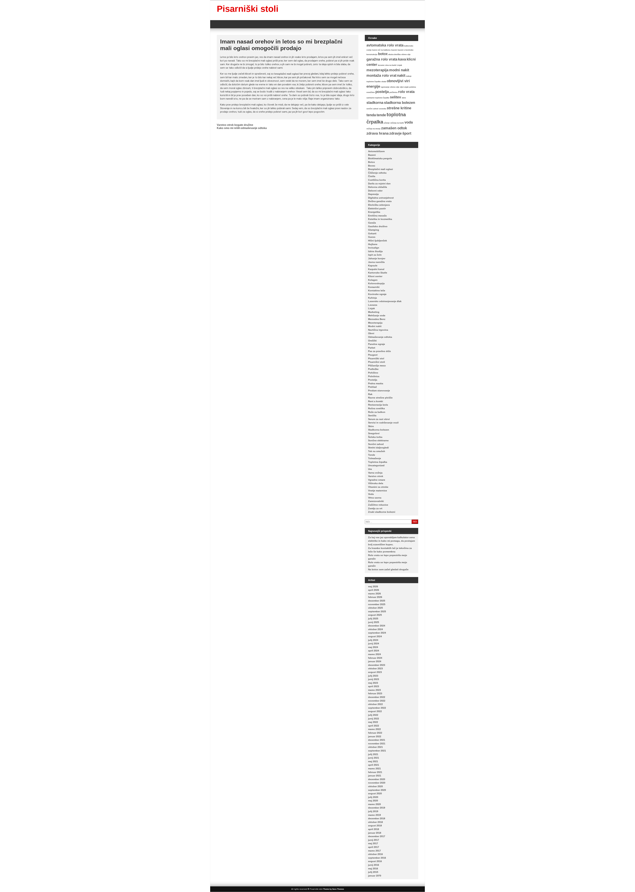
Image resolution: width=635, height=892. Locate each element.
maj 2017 (373, 843)
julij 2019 (373, 811)
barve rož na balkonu (381, 50)
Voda (371, 494)
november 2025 (376, 604)
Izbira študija (375, 251)
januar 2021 (374, 775)
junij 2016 (373, 865)
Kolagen (373, 280)
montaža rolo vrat (381, 75)
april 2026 (373, 590)
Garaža (372, 222)
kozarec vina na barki (387, 65)
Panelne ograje (376, 344)
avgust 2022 (375, 711)
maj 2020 (373, 800)
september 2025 (377, 611)
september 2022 (377, 707)
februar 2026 (375, 597)
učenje (387, 123)
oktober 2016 (375, 854)
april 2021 (373, 765)
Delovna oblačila (377, 187)
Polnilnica (373, 376)
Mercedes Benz (376, 319)
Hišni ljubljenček (377, 240)
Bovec (371, 165)
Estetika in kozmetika (380, 219)
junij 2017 (373, 840)
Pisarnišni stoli (376, 362)
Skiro (371, 426)
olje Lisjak (404, 87)
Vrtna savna (374, 497)
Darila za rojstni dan (379, 183)
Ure (370, 469)
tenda (371, 115)
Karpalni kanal (376, 269)
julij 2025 (373, 618)
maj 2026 (373, 586)
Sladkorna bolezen (378, 429)
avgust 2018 (375, 825)
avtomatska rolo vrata (384, 45)
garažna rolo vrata (381, 59)
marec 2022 (374, 729)
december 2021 (376, 740)
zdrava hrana (377, 133)
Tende (371, 455)
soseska (382, 109)
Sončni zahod (376, 444)
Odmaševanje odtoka (380, 337)
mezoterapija (377, 70)
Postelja (372, 379)
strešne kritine (399, 108)
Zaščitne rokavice (378, 504)
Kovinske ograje (377, 294)
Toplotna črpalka (377, 462)
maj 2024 (373, 647)
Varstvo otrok (375, 476)
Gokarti (372, 233)
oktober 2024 (375, 629)
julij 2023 (373, 675)
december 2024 (376, 625)
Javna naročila (376, 262)
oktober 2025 (375, 607)
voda (408, 122)
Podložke (373, 369)
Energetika (374, 212)
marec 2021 (374, 768)
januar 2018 (374, 832)
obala (383, 82)
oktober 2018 (375, 822)
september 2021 (377, 750)
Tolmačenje (374, 458)
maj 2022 (373, 722)
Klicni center (375, 276)
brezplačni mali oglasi (286, 73)
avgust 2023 (375, 672)
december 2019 (376, 807)
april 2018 (373, 829)
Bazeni (372, 155)
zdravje (395, 133)
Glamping (373, 229)
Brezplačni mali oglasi (380, 169)
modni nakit (399, 70)
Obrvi (371, 333)
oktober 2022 (375, 704)
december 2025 (376, 600)
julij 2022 (373, 715)
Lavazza (372, 305)
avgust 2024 (375, 636)
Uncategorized (376, 465)
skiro (404, 98)
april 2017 (373, 847)
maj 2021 (373, 761)
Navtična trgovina (378, 330)
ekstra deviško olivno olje (399, 54)
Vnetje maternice (377, 490)
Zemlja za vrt (375, 508)
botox (383, 54)
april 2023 (373, 686)
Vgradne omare (376, 479)
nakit (401, 75)
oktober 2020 (375, 786)
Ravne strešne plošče (380, 397)
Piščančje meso (377, 365)
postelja (382, 92)
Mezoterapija (375, 322)
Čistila (371, 176)
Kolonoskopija (376, 283)
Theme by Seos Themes (333, 889)
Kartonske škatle (377, 272)
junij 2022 (373, 718)
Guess (371, 237)
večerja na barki (397, 123)
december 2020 (376, 779)
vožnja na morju (373, 129)
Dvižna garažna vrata (380, 201)
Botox (371, 162)
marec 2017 (374, 850)
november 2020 (376, 782)
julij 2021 (373, 754)
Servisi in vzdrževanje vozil (383, 422)
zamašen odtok (394, 128)
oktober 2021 (375, 747)
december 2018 (376, 818)
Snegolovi (374, 433)
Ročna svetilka (376, 408)
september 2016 (377, 857)
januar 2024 (374, 661)
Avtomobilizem (376, 151)
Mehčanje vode (376, 315)
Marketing (373, 312)
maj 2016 (373, 868)
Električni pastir (377, 208)
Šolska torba (375, 437)
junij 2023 (373, 679)
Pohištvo (373, 372)
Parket (371, 347)
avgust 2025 (375, 615)
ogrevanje (385, 87)
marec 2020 (374, 804)
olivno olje (394, 87)
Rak (370, 394)
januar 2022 (374, 736)
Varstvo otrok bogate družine (235, 125)
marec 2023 (374, 690)
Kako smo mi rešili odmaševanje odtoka (242, 128)
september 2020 (377, 790)
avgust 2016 (375, 861)
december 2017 (376, 836)
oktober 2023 (375, 668)
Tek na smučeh (376, 451)
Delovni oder (375, 190)
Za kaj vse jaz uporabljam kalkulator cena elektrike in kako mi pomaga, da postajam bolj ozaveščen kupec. (391, 541)
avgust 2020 (375, 793)
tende (381, 115)
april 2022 (373, 725)
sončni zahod (372, 109)
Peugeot (373, 354)
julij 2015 (373, 872)
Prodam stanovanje (379, 390)
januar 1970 (374, 875)
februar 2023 (375, 693)
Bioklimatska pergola (380, 158)
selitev (395, 97)
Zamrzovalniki (376, 501)
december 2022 (376, 697)
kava (402, 59)
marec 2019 (374, 815)
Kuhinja (372, 297)
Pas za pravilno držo (379, 351)
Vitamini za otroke (378, 487)
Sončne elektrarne (378, 440)
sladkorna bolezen (399, 103)
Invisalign (373, 247)
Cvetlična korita (377, 180)
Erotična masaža (377, 215)
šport (406, 133)
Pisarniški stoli (247, 9)
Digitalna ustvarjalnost (381, 197)
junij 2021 (373, 757)
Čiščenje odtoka (377, 172)
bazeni (394, 50)
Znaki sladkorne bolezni (381, 512)
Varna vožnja (375, 472)
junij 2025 (373, 622)
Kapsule (372, 265)
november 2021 (376, 743)
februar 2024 (375, 658)
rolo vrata (406, 92)
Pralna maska (375, 383)
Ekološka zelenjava (379, 205)
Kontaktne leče (376, 290)
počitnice (393, 92)
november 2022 (376, 700)
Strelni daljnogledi (378, 447)
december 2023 (376, 665)
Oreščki (372, 340)
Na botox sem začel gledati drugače (388, 569)
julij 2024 (373, 640)
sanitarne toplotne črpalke (377, 98)
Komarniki (374, 287)
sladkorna (374, 103)
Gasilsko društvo (377, 226)
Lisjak (399, 65)
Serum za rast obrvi (379, 419)
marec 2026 (374, 593)
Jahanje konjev (376, 258)
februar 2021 (375, 772)
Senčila (372, 415)
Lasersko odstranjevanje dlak (385, 301)
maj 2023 (373, 683)
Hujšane (372, 244)
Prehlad (372, 387)
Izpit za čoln (375, 254)
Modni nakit (374, 326)
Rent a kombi (375, 401)
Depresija (373, 194)
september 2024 (377, 632)
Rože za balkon (376, 412)
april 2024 (373, 650)
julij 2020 (373, 797)
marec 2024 (374, 654)
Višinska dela (375, 483)
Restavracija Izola (378, 404)
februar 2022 (375, 732)
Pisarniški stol (376, 358)
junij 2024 (373, 643)
